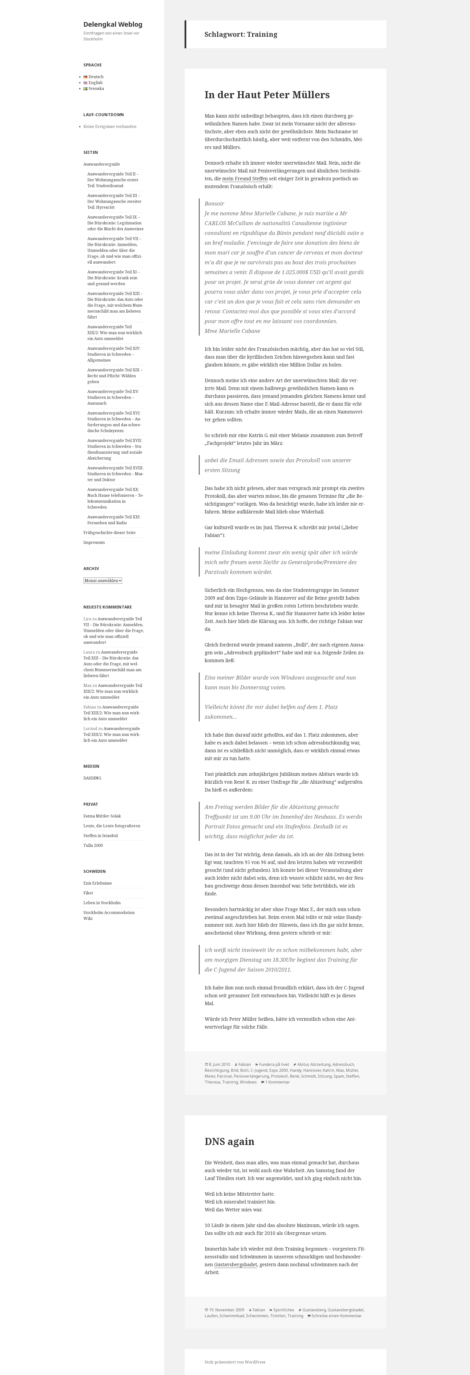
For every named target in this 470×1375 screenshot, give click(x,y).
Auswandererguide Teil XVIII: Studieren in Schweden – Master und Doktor (115, 473)
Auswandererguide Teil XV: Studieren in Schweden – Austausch (113, 397)
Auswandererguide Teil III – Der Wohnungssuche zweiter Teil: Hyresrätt (114, 201)
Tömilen (277, 1315)
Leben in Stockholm (102, 902)
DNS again (230, 1141)
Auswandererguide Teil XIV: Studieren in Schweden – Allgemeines (114, 354)
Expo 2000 (278, 1070)
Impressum (94, 542)
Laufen (211, 1315)
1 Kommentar (277, 1082)
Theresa (212, 1082)
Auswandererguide (101, 164)
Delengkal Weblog (112, 24)
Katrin (328, 1070)
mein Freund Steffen (245, 178)
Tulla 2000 (93, 845)
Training (230, 1082)
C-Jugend (259, 1070)
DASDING (92, 778)
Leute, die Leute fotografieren (111, 825)
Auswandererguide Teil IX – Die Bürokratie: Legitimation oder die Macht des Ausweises (115, 222)
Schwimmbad (232, 1315)
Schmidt (308, 1076)
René (294, 1076)
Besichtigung (217, 1070)
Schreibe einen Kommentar (337, 1315)
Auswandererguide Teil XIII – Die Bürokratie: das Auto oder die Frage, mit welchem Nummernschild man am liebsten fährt (115, 305)
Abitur (302, 1064)
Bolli (244, 1070)
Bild (234, 1070)
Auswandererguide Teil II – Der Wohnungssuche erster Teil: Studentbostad (113, 179)
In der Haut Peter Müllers (267, 94)
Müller (352, 1070)
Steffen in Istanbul (100, 835)
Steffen (352, 1076)
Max (340, 1070)
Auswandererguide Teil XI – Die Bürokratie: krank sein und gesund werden (113, 277)
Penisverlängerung (251, 1076)
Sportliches (283, 1310)
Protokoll (279, 1076)
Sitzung (325, 1076)
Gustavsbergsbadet (235, 1264)
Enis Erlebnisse (97, 883)
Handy (295, 1070)
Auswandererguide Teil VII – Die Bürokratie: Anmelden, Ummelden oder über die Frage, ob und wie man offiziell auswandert (114, 250)
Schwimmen (257, 1315)
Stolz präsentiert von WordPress (235, 1362)
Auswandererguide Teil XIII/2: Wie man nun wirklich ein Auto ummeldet (114, 332)
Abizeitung (320, 1064)
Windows (248, 1082)
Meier (210, 1076)
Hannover (312, 1070)
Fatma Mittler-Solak (102, 816)
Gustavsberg (314, 1310)
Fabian (244, 1064)
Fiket (88, 893)
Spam (339, 1076)
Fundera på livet (274, 1064)
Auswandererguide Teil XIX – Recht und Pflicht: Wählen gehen (114, 375)
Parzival (224, 1076)
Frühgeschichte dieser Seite (109, 532)
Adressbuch (343, 1064)
